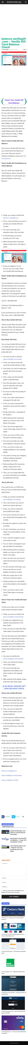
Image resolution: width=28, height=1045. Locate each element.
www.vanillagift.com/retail (10, 780)
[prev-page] (3, 855)
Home (3, 5)
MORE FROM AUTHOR (8, 826)
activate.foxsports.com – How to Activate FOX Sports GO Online (13, 1012)
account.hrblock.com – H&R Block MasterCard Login (13, 972)
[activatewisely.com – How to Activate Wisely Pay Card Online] (13, 1023)
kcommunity (5, 49)
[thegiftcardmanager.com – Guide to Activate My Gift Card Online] (5, 832)
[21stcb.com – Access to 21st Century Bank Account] (13, 911)
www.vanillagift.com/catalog (12, 359)
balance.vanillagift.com (10, 218)
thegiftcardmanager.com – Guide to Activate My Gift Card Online (18, 832)
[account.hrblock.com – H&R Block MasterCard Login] (13, 963)
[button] (2, 2)
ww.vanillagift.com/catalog (11, 499)
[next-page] (5, 855)
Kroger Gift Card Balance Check (15, 687)
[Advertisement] (14, 22)
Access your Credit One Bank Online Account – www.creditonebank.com (13, 935)
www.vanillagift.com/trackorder (13, 617)
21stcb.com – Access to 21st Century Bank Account (12, 918)
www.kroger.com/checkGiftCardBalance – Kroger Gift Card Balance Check (18, 840)
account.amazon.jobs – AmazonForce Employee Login (14, 952)
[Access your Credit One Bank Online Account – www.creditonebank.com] (13, 927)
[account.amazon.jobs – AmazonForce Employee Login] (13, 944)
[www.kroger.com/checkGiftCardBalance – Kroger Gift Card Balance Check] (5, 839)
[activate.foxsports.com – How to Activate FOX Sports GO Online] (13, 1003)
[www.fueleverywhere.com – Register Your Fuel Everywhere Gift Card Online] (5, 846)
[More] (23, 816)
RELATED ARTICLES (7, 824)
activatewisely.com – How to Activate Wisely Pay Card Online (14, 1032)
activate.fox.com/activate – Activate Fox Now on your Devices (14, 993)
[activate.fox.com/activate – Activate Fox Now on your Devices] (13, 983)
